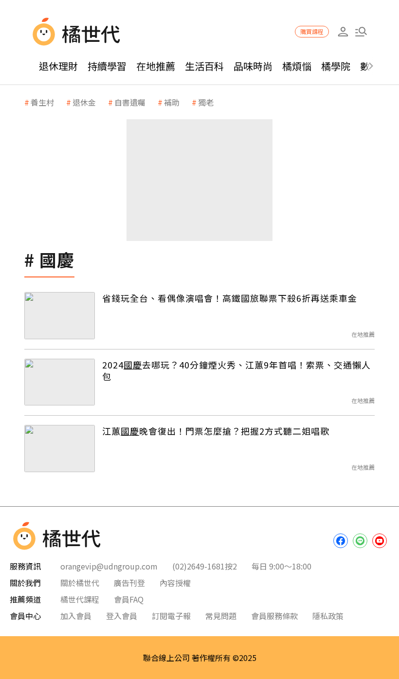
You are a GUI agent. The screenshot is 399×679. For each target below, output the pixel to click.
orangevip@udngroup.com (109, 566)
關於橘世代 (79, 582)
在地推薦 (155, 66)
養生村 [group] (42, 102)
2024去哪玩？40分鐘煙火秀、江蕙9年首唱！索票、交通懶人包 (236, 371)
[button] (361, 32)
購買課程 (312, 31)
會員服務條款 (274, 616)
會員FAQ (129, 599)
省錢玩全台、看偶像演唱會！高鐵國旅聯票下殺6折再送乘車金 (229, 298)
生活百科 (204, 66)
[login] (343, 32)
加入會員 (75, 616)
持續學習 (107, 66)
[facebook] (340, 541)
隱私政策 (328, 616)
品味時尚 (253, 66)
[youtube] (379, 541)
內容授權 (175, 582)
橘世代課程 (79, 599)
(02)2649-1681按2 (204, 566)
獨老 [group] (206, 102)
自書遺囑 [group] (129, 102)
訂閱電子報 (171, 616)
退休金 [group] (84, 102)
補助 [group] (172, 102)
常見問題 (220, 616)
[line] (360, 541)
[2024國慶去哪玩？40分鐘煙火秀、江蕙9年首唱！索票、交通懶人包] (59, 382)
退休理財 (58, 66)
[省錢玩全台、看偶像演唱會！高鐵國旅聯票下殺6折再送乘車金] (59, 315)
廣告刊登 (129, 582)
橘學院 (335, 66)
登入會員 (121, 616)
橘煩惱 (296, 66)
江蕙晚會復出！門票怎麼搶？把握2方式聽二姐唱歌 (215, 431)
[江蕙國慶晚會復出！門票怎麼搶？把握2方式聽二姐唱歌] (59, 448)
